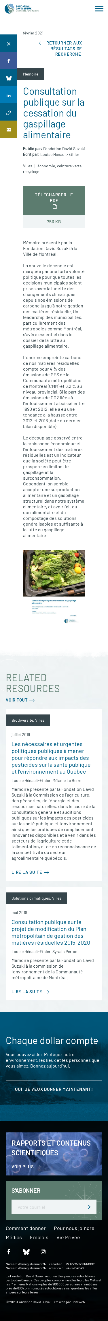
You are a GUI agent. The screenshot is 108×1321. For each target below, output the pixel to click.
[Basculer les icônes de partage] (8, 43)
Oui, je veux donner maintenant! (54, 1089)
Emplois (39, 1237)
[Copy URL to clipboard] (8, 112)
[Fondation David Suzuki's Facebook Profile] (8, 1251)
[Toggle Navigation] (99, 8)
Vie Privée (68, 1237)
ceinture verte (69, 165)
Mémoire (30, 73)
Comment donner (26, 1228)
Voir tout (17, 699)
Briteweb (78, 1302)
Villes (27, 165)
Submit (89, 1207)
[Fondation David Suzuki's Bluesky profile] (26, 1251)
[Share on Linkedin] (8, 94)
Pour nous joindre (74, 1228)
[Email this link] (8, 129)
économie (46, 165)
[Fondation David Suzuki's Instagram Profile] (43, 1251)
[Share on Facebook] (8, 60)
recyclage (31, 171)
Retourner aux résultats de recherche (64, 48)
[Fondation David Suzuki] (22, 8)
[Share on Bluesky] (8, 77)
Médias (14, 1237)
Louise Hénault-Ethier (59, 154)
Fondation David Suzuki (64, 148)
